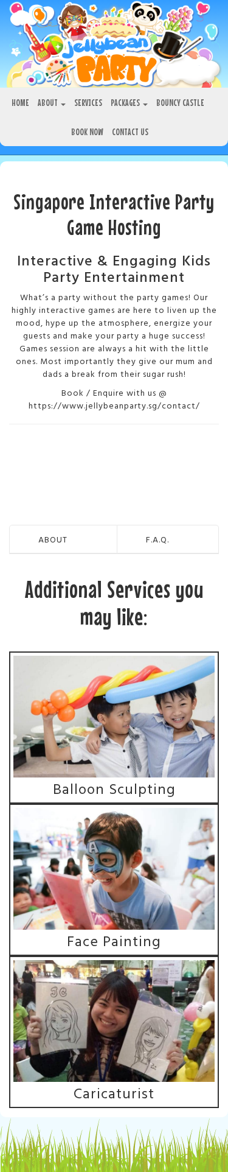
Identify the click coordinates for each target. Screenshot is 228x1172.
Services (88, 102)
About (49, 102)
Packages (126, 102)
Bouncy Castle (180, 102)
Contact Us (130, 131)
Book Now (87, 131)
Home (20, 102)
